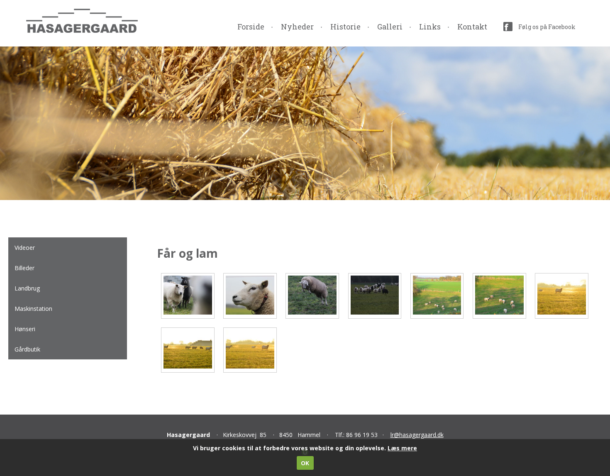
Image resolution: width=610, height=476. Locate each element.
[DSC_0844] (250, 366)
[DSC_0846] (187, 366)
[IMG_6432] (375, 312)
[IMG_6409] (187, 312)
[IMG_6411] (250, 312)
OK (305, 463)
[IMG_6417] (312, 312)
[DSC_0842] (561, 312)
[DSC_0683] (437, 312)
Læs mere (402, 448)
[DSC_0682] (499, 312)
